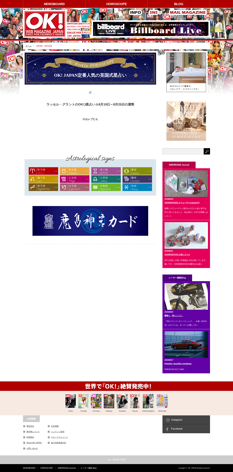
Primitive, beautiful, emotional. (178, 364)
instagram (176, 419)
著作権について (33, 432)
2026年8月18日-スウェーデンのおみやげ (182, 203)
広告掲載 (55, 426)
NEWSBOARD (54, 4)
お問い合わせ (32, 448)
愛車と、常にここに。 (174, 316)
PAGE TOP (119, 459)
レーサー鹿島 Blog (89, 468)
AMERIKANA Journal (67, 468)
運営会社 (30, 426)
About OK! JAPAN (34, 443)
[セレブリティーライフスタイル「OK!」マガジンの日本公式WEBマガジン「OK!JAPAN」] (57, 24)
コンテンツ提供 (57, 432)
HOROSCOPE (116, 4)
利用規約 (30, 437)
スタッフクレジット (59, 437)
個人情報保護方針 (58, 443)
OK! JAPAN (192, 468)
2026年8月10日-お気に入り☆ (177, 254)
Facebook (176, 428)
